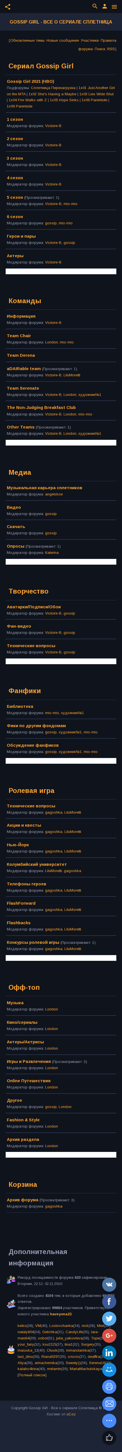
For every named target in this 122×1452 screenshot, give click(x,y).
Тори (95, 1338)
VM (38, 1326)
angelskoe (54, 494)
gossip (51, 223)
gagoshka (53, 812)
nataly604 (26, 1332)
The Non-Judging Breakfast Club (41, 407)
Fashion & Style (23, 1119)
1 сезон (15, 119)
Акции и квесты (24, 825)
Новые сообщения (63, 40)
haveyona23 (60, 1314)
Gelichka (49, 1332)
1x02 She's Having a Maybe (52, 94)
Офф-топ (24, 987)
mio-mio (70, 204)
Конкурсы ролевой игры (33, 942)
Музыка (15, 1002)
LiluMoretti (72, 375)
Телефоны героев (26, 883)
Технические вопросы (31, 645)
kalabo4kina (28, 1369)
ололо (73, 1356)
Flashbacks (19, 922)
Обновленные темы (27, 40)
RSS (111, 49)
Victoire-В (53, 126)
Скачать (16, 526)
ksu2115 (49, 1344)
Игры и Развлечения (29, 1061)
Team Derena (21, 355)
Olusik (52, 1350)
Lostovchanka (61, 1326)
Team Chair (19, 335)
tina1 (69, 1344)
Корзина (23, 1184)
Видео (14, 507)
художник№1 (89, 394)
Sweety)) (73, 1363)
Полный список (32, 1375)
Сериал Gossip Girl (41, 66)
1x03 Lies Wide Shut (96, 94)
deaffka (94, 1356)
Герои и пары (21, 236)
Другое (14, 1100)
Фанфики (25, 691)
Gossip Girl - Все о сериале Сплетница (61, 22)
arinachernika (46, 1363)
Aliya (22, 1363)
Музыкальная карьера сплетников (44, 487)
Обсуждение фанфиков (33, 745)
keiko (22, 1326)
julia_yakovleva (69, 1338)
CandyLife (74, 1332)
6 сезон (15, 216)
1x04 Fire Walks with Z (28, 100)
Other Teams (21, 427)
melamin (54, 1369)
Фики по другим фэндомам (36, 725)
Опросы (15, 546)
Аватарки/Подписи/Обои (34, 606)
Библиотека (20, 706)
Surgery (87, 1344)
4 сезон (15, 177)
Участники (90, 40)
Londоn (51, 342)
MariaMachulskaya (86, 1369)
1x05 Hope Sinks (64, 100)
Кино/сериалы (22, 1022)
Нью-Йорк (18, 844)
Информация (21, 316)
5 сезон (15, 197)
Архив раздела (23, 1139)
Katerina (52, 552)
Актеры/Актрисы (25, 1041)
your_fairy (26, 1344)
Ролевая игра (31, 790)
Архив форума (22, 1199)
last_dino (25, 1356)
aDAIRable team (24, 368)
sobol (43, 1338)
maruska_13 (28, 1350)
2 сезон (15, 138)
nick (85, 1326)
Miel (100, 1326)
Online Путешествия (29, 1080)
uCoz (71, 1414)
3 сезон (15, 158)
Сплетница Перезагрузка (53, 88)
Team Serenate (23, 388)
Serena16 (97, 1363)
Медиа (20, 472)
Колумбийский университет (37, 864)
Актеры (15, 255)
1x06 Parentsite (94, 100)
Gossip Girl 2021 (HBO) (30, 81)
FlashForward (21, 903)
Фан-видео (19, 626)
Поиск (100, 49)
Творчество (29, 591)
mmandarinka (77, 1350)
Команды (25, 301)
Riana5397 (50, 1356)
